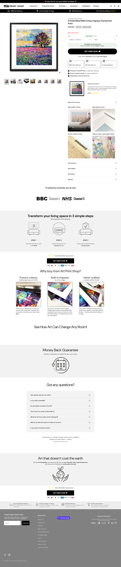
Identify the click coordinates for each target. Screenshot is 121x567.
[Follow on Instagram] (9, 555)
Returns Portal (42, 541)
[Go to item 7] (46, 81)
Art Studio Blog (42, 535)
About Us (40, 519)
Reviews (96, 6)
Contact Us (41, 523)
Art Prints (62, 6)
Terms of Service (43, 547)
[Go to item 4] (26, 81)
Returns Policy (42, 544)
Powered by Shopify (22, 561)
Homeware (74, 6)
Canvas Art (33, 6)
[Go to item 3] (19, 81)
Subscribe (26, 523)
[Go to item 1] (6, 81)
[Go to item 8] (52, 81)
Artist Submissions (43, 532)
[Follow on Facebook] (5, 555)
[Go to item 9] (59, 81)
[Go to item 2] (13, 81)
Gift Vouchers (42, 529)
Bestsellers (86, 6)
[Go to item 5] (33, 81)
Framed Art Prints (48, 6)
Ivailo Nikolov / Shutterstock (75, 18)
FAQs (39, 538)
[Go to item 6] (39, 81)
